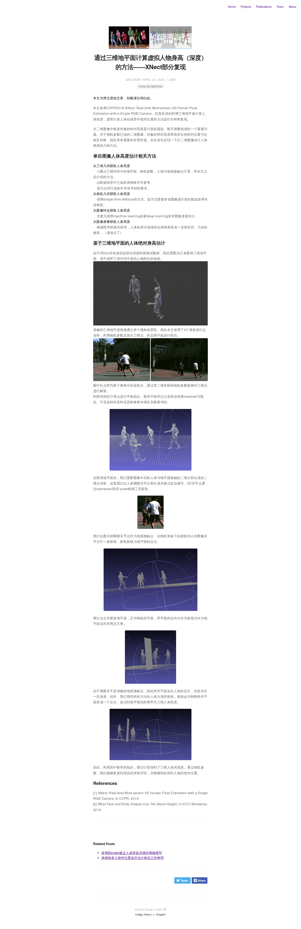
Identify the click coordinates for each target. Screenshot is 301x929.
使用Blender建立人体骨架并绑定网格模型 (131, 852)
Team (280, 7)
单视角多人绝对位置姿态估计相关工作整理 (132, 857)
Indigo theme (143, 914)
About (292, 7)
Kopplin (161, 914)
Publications (264, 7)
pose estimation (150, 86)
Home (232, 7)
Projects (246, 7)
